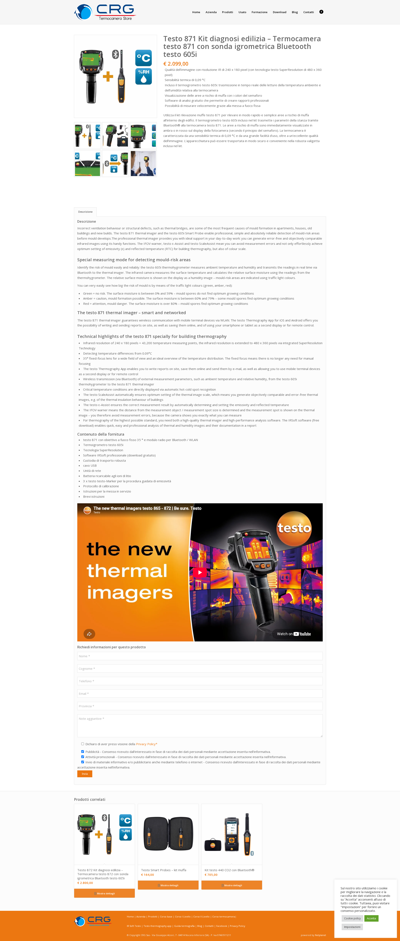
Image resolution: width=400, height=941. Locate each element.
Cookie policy (352, 918)
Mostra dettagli (105, 893)
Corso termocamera (223, 916)
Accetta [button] (371, 918)
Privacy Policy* (146, 744)
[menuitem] (196, 12)
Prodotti (153, 916)
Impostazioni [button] (352, 927)
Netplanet (320, 935)
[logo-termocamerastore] (105, 12)
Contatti (209, 925)
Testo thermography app (158, 925)
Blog (200, 925)
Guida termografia (184, 925)
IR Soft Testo (134, 925)
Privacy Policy (237, 925)
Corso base (166, 916)
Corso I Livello (183, 916)
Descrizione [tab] (85, 212)
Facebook (221, 925)
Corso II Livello (201, 916)
